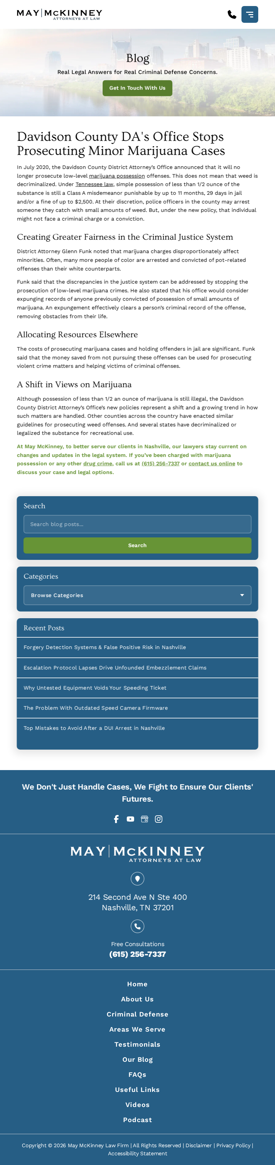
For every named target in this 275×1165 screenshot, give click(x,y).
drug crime (97, 464)
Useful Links (137, 1090)
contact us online (211, 464)
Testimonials (137, 1044)
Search (137, 545)
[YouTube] (130, 819)
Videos (137, 1105)
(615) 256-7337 (160, 464)
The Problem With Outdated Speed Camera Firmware (95, 708)
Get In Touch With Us (137, 88)
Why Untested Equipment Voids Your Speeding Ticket (95, 688)
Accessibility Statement (137, 1153)
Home (137, 984)
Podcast (137, 1120)
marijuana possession (117, 176)
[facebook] (116, 819)
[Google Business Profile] (144, 819)
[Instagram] (158, 819)
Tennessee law (94, 184)
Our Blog (137, 1059)
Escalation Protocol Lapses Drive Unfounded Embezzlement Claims (115, 667)
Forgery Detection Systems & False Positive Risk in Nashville (104, 647)
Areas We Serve (137, 1029)
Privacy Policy (233, 1145)
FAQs (137, 1074)
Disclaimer (198, 1145)
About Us (137, 999)
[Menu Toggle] (249, 14)
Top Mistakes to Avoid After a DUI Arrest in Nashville (94, 728)
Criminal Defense (138, 1014)
